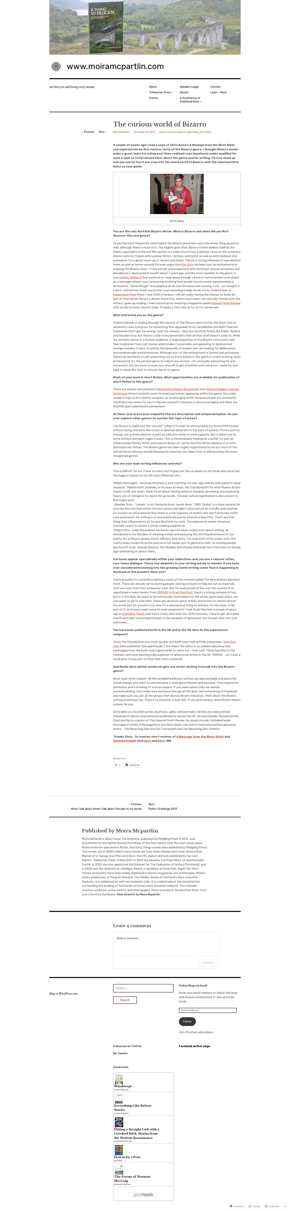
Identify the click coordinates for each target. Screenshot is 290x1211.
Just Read (205, 132)
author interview (168, 132)
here (147, 740)
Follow (187, 1021)
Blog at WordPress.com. (63, 993)
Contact (215, 86)
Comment (207, 962)
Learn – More (218, 92)
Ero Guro (187, 264)
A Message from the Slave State (200, 736)
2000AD (162, 592)
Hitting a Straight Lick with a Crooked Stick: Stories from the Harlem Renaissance (136, 1134)
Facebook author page (194, 1046)
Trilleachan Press (160, 92)
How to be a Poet (127, 1157)
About (153, 86)
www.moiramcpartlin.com (115, 66)
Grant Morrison (182, 592)
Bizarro (182, 132)
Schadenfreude (124, 740)
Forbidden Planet (133, 613)
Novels (184, 92)
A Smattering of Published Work (190, 99)
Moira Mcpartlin (121, 132)
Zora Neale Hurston (124, 1141)
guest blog (193, 132)
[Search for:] (143, 988)
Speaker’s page (189, 86)
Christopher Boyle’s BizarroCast (178, 389)
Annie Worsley (122, 1090)
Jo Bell (119, 1161)
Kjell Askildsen (122, 1113)
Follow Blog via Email (193, 985)
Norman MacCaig (123, 1184)
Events (153, 98)
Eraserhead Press (124, 294)
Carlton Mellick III (130, 277)
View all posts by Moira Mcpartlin (138, 894)
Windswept (123, 1086)
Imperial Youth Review (225, 303)
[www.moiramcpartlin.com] (145, 27)
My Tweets (120, 1053)
